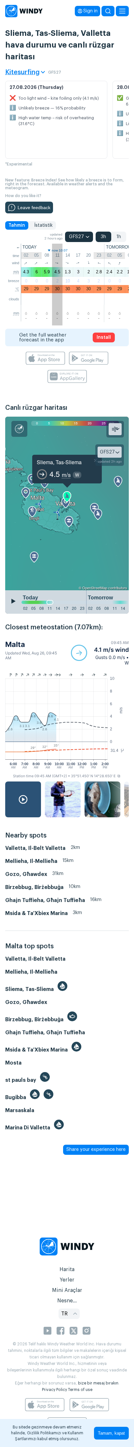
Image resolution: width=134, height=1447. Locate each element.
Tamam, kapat (111, 1433)
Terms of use (80, 1390)
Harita (67, 1269)
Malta (15, 644)
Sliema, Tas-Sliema (59, 462)
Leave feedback (34, 207)
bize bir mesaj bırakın (98, 1383)
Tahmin (16, 225)
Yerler (67, 1279)
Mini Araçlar (67, 1290)
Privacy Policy (54, 1390)
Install (104, 337)
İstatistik (43, 225)
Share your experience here (96, 1149)
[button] (100, 653)
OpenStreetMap (94, 587)
